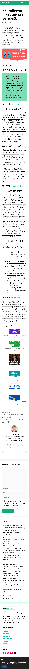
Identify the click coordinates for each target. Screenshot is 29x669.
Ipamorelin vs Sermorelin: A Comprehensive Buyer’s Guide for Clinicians (14, 539)
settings (16, 663)
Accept (4, 666)
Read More (14, 449)
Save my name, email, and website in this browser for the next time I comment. (14, 503)
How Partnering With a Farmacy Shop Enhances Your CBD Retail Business (13, 557)
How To (5, 631)
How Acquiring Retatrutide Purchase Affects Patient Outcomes (11, 532)
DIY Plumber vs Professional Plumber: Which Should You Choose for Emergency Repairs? (14, 551)
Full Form (7, 412)
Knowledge (6, 634)
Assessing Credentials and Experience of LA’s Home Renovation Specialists (11, 573)
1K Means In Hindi (17, 186)
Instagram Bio (7, 639)
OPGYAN (5, 2)
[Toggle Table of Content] (13, 65)
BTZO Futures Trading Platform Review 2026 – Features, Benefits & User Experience (14, 596)
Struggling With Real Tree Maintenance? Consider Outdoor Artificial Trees (13, 580)
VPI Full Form (15, 297)
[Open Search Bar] (22, 3)
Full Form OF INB (16, 104)
